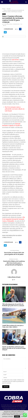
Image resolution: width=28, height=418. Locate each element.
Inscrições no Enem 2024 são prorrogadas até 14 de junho (14, 253)
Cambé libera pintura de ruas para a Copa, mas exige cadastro (12, 326)
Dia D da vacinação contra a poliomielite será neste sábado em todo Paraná (14, 109)
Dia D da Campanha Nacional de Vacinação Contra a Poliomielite (13, 219)
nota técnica (15, 59)
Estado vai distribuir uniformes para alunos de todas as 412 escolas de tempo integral (14, 348)
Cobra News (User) (8, 24)
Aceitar (17, 416)
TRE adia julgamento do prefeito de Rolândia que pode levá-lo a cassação (13, 304)
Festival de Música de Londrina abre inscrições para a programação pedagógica (14, 263)
